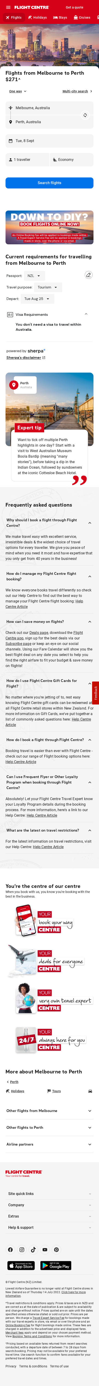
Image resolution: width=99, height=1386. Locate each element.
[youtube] (45, 1250)
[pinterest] (56, 1250)
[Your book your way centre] (49, 922)
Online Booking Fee (18, 1325)
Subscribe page (18, 644)
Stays (63, 17)
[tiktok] (33, 1250)
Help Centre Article (21, 762)
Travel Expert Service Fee (48, 1318)
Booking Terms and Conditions (32, 1336)
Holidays (40, 17)
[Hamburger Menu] (8, 7)
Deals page (38, 632)
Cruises (84, 17)
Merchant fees (15, 1332)
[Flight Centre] (32, 7)
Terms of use (59, 1366)
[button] (27, 159)
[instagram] (22, 1250)
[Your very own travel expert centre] (49, 1000)
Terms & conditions (33, 1366)
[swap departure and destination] (85, 115)
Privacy (11, 1366)
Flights (16, 17)
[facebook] (10, 1250)
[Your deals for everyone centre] (49, 961)
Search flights (49, 183)
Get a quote (74, 7)
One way (15, 91)
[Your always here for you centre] (49, 1040)
